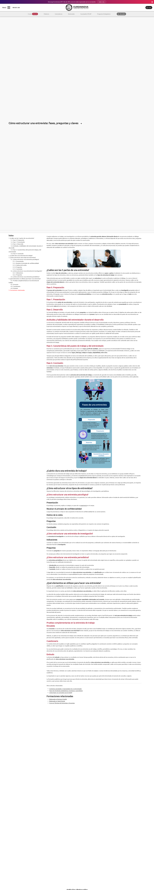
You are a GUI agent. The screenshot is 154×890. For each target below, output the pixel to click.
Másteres (46, 14)
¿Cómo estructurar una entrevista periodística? (25, 276)
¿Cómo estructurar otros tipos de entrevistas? (22, 257)
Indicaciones (18, 273)
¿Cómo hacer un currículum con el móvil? (60, 692)
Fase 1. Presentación (18, 242)
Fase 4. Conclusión (17, 253)
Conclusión (17, 269)
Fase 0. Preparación (17, 240)
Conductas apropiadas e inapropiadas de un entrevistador (65, 689)
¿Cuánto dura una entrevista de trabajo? (20, 255)
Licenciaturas (58, 14)
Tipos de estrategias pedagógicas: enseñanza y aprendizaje (66, 690)
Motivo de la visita (19, 265)
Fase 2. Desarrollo (17, 244)
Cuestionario (15, 286)
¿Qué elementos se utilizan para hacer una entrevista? (25, 278)
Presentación (18, 261)
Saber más (102, 2)
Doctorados (71, 14)
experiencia (83, 505)
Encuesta (14, 284)
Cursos (32, 14)
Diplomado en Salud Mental (57, 701)
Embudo (14, 288)
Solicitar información (137, 7)
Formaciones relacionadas (17, 290)
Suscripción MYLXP (85, 14)
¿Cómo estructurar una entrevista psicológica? (25, 259)
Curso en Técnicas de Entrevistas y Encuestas (62, 703)
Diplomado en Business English (58, 699)
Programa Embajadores (104, 14)
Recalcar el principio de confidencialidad (26, 263)
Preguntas (17, 267)
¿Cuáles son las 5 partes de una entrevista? (21, 238)
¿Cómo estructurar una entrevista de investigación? (26, 271)
